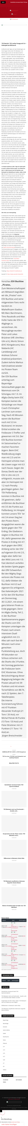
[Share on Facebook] (13, 746)
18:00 (21, 945)
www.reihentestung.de (9, 247)
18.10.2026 (6, 945)
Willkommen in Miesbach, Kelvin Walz (14, 858)
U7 (3, 1063)
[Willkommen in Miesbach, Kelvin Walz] (14, 848)
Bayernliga (5, 1020)
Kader (4, 1033)
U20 (4, 1060)
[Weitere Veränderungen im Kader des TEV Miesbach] (14, 895)
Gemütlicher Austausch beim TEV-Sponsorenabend (10, 992)
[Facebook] (12, 1092)
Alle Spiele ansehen (6, 969)
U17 (4, 1056)
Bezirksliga (5, 1023)
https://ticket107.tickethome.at (14, 271)
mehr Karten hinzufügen (9, 1124)
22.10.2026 (6, 954)
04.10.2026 (6, 926)
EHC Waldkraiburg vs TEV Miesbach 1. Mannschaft (14, 956)
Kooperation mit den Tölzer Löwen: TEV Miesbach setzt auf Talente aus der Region (13, 1001)
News (4, 1040)
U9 (3, 1066)
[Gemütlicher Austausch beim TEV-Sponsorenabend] (14, 774)
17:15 (21, 955)
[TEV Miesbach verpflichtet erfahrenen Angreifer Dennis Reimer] (14, 871)
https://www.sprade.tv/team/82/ (15, 274)
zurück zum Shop (15, 1122)
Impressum (10, 1099)
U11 (4, 1046)
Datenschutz (17, 1099)
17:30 (21, 926)
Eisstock (5, 1027)
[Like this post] (11, 746)
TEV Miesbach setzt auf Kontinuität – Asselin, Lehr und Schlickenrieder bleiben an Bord (13, 996)
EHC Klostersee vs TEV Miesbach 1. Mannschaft (14, 927)
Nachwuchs (6, 1036)
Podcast (5, 1043)
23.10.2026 (6, 964)
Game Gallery (6, 1030)
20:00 (21, 936)
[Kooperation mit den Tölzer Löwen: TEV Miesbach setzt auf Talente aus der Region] (14, 823)
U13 (4, 1050)
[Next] (9, 2)
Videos (4, 1069)
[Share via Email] (16, 746)
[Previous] (7, 2)
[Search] (26, 20)
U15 (4, 1053)
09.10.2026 (6, 936)
